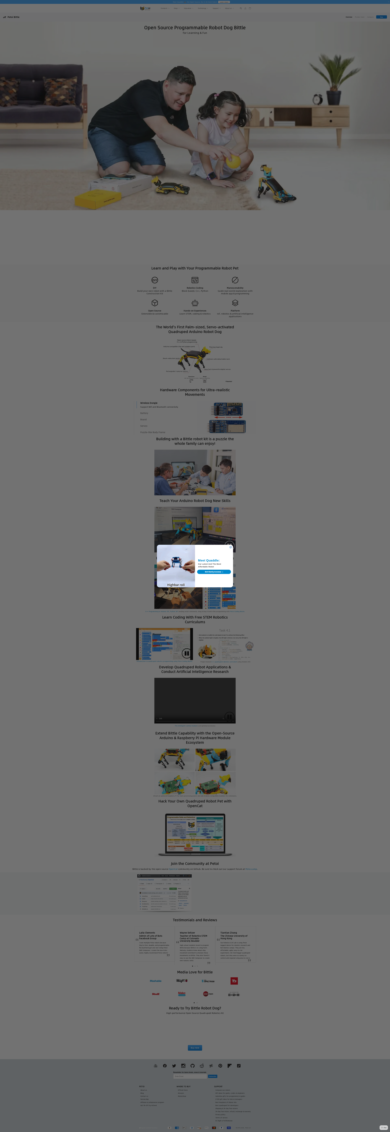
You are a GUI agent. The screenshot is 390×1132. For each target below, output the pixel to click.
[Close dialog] (231, 547)
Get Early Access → (214, 572)
